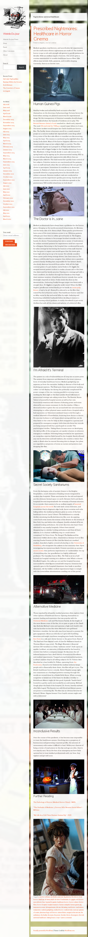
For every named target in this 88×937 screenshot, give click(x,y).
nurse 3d (75, 910)
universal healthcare (39, 917)
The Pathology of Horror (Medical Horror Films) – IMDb (54, 802)
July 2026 (6, 104)
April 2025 (6, 141)
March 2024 (7, 159)
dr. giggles (72, 899)
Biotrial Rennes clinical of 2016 (44, 123)
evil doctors (79, 899)
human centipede (64, 905)
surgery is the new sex (73, 912)
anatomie (60, 897)
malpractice (37, 910)
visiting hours (51, 917)
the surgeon (74, 915)
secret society (38, 550)
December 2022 (8, 174)
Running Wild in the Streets (12, 82)
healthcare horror (63, 902)
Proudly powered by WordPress (43, 930)
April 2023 (6, 168)
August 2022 (7, 183)
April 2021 (6, 216)
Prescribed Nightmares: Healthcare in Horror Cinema (55, 34)
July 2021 (6, 210)
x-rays (58, 917)
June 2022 (6, 189)
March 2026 (7, 116)
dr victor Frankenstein (62, 899)
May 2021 (6, 213)
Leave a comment (66, 917)
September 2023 (8, 162)
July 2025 (6, 131)
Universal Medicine (40, 621)
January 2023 (7, 171)
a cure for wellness (44, 897)
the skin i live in (65, 915)
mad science (79, 907)
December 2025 (8, 119)
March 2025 (7, 144)
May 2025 (6, 138)
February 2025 (8, 147)
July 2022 (6, 186)
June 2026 (6, 107)
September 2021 (8, 207)
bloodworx (75, 897)
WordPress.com (69, 930)
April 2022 (6, 195)
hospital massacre (53, 905)
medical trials (68, 910)
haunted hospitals (51, 902)
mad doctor (71, 907)
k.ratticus (53, 43)
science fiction (62, 912)
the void (81, 915)
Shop (5, 43)
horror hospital (42, 905)
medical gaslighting (47, 910)
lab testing (64, 907)
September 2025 (9, 125)
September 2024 (9, 153)
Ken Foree (37, 639)
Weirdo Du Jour (11, 33)
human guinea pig (75, 905)
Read (5, 47)
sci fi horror (53, 912)
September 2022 (9, 180)
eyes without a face (39, 902)
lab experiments (50, 907)
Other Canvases (8, 51)
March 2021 (7, 219)
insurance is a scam (39, 907)
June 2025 (6, 135)
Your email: (7, 232)
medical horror (59, 910)
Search (5, 63)
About (5, 55)
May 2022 (6, 192)
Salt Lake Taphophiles (10, 79)
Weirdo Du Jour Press (10, 39)
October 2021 (7, 204)
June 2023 (6, 165)
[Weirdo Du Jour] (14, 17)
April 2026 (6, 113)
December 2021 (8, 201)
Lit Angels (6, 91)
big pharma (67, 897)
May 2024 (6, 156)
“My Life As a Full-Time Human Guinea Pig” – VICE (52, 815)
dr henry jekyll (49, 899)
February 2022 (8, 198)
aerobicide (53, 897)
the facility (44, 915)
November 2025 (8, 122)
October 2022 (7, 177)
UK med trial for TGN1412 (50, 126)
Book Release (7, 85)
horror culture (73, 902)
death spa (41, 899)
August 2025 (7, 128)
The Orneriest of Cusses (11, 88)
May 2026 (6, 110)
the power (57, 915)
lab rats (58, 907)
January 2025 (7, 150)
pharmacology (44, 912)
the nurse (50, 915)
